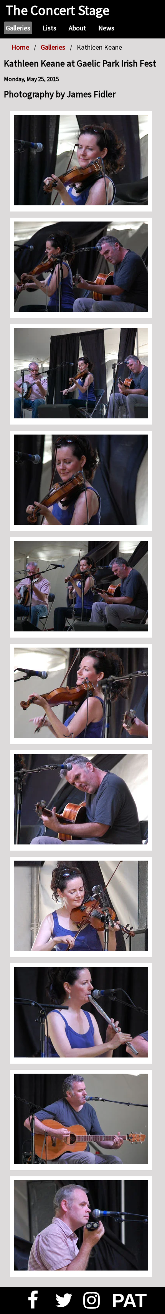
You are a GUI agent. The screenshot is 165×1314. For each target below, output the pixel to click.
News (106, 27)
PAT (125, 1300)
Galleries (18, 27)
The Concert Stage (57, 10)
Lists (49, 27)
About (77, 27)
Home (20, 47)
